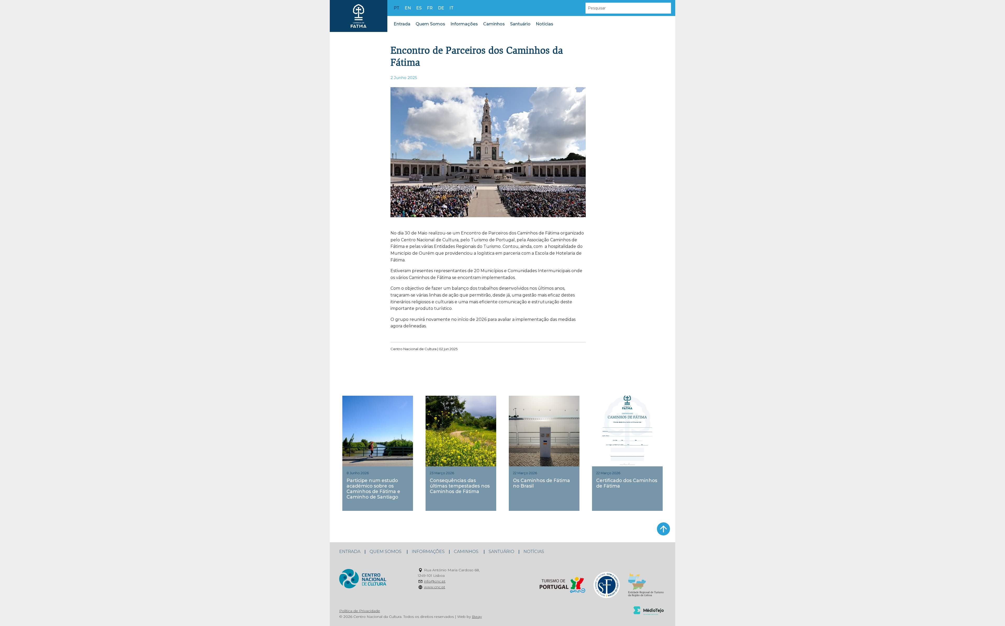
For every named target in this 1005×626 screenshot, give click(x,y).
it (451, 7)
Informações (464, 23)
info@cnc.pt (434, 581)
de (441, 7)
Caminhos (494, 23)
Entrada (402, 23)
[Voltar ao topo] (663, 528)
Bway (477, 616)
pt (396, 7)
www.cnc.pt (434, 587)
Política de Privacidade (359, 611)
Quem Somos (430, 23)
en (408, 7)
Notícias (544, 23)
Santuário (520, 23)
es (419, 7)
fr (430, 7)
